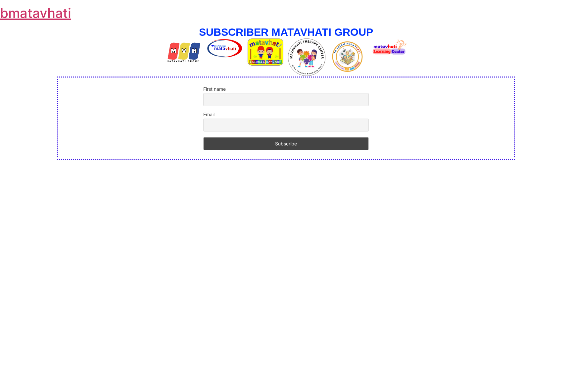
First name (214, 89)
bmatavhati (35, 13)
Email (209, 114)
